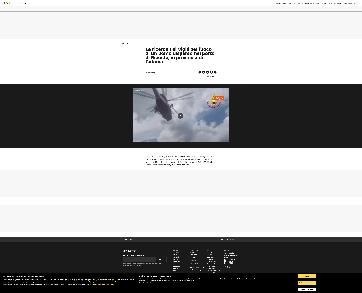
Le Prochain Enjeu (196, 270)
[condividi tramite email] (211, 72)
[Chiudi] (359, 283)
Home (122, 43)
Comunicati (211, 268)
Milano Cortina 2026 (197, 268)
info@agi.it (227, 267)
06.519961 (230, 263)
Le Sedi (209, 255)
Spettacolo (348, 3)
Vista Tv (127, 43)
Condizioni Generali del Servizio (132, 265)
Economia (292, 3)
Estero (285, 3)
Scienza (324, 3)
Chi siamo (210, 252)
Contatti (210, 259)
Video (192, 252)
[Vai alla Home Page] (7, 3)
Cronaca (278, 3)
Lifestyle (332, 3)
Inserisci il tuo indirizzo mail (134, 255)
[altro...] (215, 72)
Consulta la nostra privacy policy (104, 284)
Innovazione (309, 3)
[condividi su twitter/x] (203, 72)
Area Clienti (211, 266)
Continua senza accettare (307, 283)
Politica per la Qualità (214, 271)
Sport (356, 3)
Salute (317, 3)
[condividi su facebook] (199, 72)
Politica (300, 3)
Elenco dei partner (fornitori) (148, 283)
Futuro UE (193, 265)
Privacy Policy (212, 264)
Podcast (192, 257)
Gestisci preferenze (307, 289)
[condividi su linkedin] (207, 72)
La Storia (210, 257)
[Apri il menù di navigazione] (13, 3)
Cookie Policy (211, 261)
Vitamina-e (194, 263)
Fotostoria (193, 255)
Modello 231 (211, 273)
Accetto (307, 276)
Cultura (340, 3)
